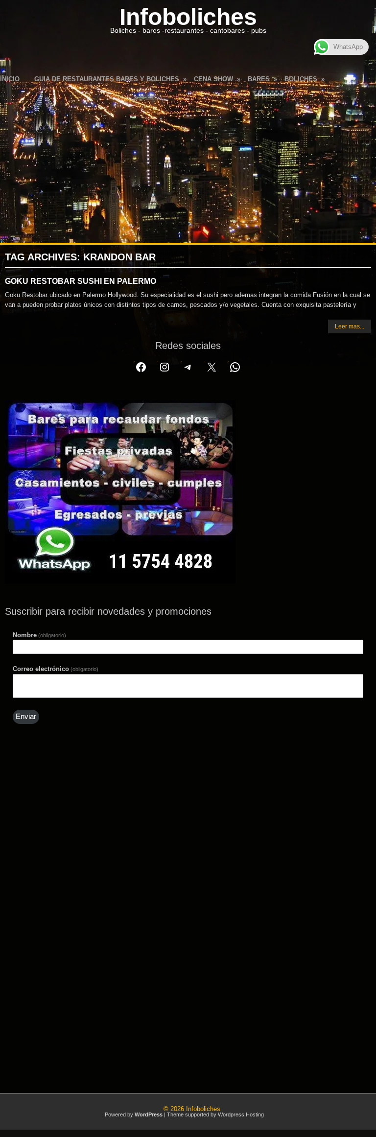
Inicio (10, 79)
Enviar (26, 716)
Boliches (304, 79)
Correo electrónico (55, 669)
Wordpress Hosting (241, 1114)
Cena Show (217, 79)
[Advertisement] (188, 162)
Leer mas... (349, 326)
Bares (262, 79)
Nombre (39, 635)
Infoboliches (188, 17)
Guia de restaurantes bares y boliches (110, 79)
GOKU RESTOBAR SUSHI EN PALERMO (80, 281)
